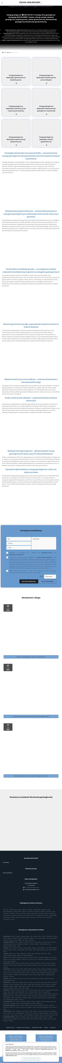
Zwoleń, (24, 971)
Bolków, (17, 917)
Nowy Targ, (44, 965)
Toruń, (17, 942)
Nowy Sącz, (53, 963)
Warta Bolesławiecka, (8, 911)
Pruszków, (33, 972)
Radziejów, (19, 944)
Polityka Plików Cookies (37, 1027)
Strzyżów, (38, 984)
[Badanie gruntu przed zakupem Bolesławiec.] (46, 84)
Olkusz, (10, 965)
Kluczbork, (41, 978)
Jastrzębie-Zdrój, (7, 997)
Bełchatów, (35, 957)
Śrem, (13, 1013)
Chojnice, (23, 990)
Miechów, (17, 963)
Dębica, (33, 984)
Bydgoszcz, (21, 942)
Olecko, (18, 1007)
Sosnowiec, (29, 997)
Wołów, (5, 938)
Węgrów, (34, 969)
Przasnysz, (50, 971)
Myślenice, (27, 963)
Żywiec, (29, 996)
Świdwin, (36, 1017)
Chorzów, (26, 994)
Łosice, (17, 969)
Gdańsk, (35, 990)
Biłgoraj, (30, 948)
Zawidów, (20, 909)
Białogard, (15, 1019)
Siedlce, (21, 969)
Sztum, (39, 990)
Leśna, (24, 915)
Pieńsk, (53, 911)
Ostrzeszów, (36, 1015)
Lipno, (15, 944)
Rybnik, (13, 997)
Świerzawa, (6, 909)
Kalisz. (56, 1015)
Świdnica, (18, 936)
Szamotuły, (27, 1013)
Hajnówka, (28, 986)
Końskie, (34, 1003)
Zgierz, (55, 957)
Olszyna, (29, 913)
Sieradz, (24, 959)
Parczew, (47, 948)
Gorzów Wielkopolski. (28, 955)
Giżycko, (22, 1007)
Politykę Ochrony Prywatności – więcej (47, 1049)
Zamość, (15, 949)
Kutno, (35, 959)
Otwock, (43, 974)
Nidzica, (27, 1005)
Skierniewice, (41, 959)
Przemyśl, (21, 982)
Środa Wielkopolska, (19, 1013)
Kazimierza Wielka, (45, 1001)
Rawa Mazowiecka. (11, 961)
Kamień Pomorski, (35, 1019)
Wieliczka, (38, 963)
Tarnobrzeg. (53, 984)
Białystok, (11, 986)
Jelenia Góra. (32, 940)
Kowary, (28, 915)
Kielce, (14, 1001)
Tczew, (42, 990)
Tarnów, (40, 965)
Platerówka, (49, 911)
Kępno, (16, 1015)
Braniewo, (54, 1007)
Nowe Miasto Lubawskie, (42, 1007)
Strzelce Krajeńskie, (7, 955)
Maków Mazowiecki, (23, 974)
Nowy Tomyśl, (25, 1011)
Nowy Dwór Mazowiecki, (19, 972)
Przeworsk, (54, 982)
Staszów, (18, 1001)
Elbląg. (4, 1009)
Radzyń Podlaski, (41, 948)
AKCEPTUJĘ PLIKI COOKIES (30, 1059)
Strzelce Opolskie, (7, 980)
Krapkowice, (47, 978)
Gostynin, (28, 971)
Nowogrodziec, (34, 913)
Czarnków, (45, 1011)
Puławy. (5, 951)
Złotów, (5, 1013)
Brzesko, (25, 965)
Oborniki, (9, 1013)
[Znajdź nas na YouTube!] (33, 894)
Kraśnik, (27, 949)
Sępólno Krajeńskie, (7, 946)
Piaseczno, (28, 972)
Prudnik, (28, 978)
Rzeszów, (43, 984)
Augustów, (10, 988)
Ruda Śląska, (34, 996)
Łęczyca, (32, 959)
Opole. (13, 980)
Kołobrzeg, (23, 1017)
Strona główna (7, 52)
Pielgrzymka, (6, 913)
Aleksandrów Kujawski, (8, 944)
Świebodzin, (23, 953)
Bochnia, (13, 963)
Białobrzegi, (49, 969)
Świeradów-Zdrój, (13, 909)
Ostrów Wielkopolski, (28, 1015)
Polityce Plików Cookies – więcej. (12, 1055)
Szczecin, (50, 1019)
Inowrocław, (31, 944)
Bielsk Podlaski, (22, 986)
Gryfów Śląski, (6, 917)
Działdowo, (29, 1007)
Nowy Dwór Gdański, (33, 992)
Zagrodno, (25, 909)
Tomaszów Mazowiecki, (16, 957)
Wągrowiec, (53, 1011)
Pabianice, (5, 959)
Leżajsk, (29, 984)
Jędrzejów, (38, 1001)
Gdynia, (31, 990)
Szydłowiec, (19, 971)
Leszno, (32, 1013)
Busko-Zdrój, (53, 1001)
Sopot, (27, 990)
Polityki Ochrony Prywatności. (16, 554)
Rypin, (48, 942)
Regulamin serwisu (10, 1027)
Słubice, (14, 955)
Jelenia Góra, (45, 915)
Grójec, (38, 969)
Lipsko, (4, 971)
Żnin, (50, 944)
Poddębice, (18, 959)
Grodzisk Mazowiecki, (8, 972)
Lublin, (50, 949)
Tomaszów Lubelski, (7, 949)
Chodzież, (40, 1011)
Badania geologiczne (7, 872)
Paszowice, (18, 913)
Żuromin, (31, 974)
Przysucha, (9, 971)
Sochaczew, (43, 969)
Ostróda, (34, 1007)
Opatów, (33, 1001)
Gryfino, (28, 1019)
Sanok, (38, 982)
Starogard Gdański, (49, 990)
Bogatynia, (22, 917)
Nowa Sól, (29, 953)
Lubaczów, (26, 982)
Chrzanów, (5, 965)
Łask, (10, 959)
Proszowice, (32, 963)
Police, (40, 1019)
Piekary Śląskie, (6, 996)
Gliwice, (40, 994)
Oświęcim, (14, 965)
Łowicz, (27, 959)
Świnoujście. (11, 1020)
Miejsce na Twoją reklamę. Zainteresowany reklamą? (16, 1038)
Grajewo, (16, 988)
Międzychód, (19, 1011)
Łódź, (9, 957)
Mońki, (20, 988)
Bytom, (12, 996)
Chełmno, (31, 942)
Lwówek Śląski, (39, 917)
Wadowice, (20, 965)
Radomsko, (25, 957)
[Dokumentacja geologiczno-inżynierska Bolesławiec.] (46, 114)
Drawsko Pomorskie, (8, 1019)
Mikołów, (24, 997)
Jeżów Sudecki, (38, 915)
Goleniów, (5, 1020)
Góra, (23, 940)
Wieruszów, (54, 959)
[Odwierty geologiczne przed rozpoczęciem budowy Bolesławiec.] (16, 114)
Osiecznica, (23, 913)
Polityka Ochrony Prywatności (23, 1027)
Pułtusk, (35, 974)
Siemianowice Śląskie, (43, 996)
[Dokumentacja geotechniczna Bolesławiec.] (16, 145)
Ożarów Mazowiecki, (41, 972)
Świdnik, (42, 949)
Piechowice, (12, 913)
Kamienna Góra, (7, 919)
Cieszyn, (16, 994)
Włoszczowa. (39, 1003)
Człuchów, (18, 990)
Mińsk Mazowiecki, (50, 974)
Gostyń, (51, 1013)
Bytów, (17, 992)
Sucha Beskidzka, (52, 965)
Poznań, (13, 1011)
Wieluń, (5, 961)
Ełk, (25, 1007)
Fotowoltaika (6, 862)
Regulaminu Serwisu (47, 552)
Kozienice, (55, 969)
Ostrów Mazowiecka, (8, 974)
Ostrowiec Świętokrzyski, (26, 1003)
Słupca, (8, 1015)
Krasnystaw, (14, 948)
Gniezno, (46, 1015)
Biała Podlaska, (53, 948)
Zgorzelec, (27, 917)
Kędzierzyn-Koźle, (35, 978)
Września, (55, 1013)
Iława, (50, 1007)
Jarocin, (12, 1015)
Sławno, (20, 1019)
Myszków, (45, 994)
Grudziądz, (44, 942)
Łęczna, (46, 949)
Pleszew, (42, 1015)
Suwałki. (27, 988)
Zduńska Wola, (48, 959)
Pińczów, (29, 1001)
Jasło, (46, 982)
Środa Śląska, (49, 936)
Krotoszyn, (20, 1015)
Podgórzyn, (43, 911)
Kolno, (32, 986)
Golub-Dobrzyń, (37, 942)
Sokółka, (16, 986)
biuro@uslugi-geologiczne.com (31, 887)
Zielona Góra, (44, 953)
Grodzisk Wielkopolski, (44, 1013)
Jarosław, (31, 982)
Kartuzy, (40, 992)
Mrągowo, (32, 1005)
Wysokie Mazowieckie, (50, 986)
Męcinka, (47, 913)
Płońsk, (39, 974)
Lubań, (48, 938)
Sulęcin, (49, 953)
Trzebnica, (55, 936)
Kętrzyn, (46, 1005)
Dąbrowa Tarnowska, (32, 965)
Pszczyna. (21, 999)
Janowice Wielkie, (53, 915)
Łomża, (36, 986)
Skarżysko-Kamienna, (15, 1003)
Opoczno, (30, 957)
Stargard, (45, 1019)
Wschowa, (11, 953)
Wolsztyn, (35, 1011)
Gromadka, (12, 917)
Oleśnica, (36, 936)
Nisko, (22, 984)
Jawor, (44, 917)
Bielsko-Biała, (11, 994)
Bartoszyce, (51, 1005)
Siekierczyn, (37, 911)
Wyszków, (45, 971)
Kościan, (36, 1013)
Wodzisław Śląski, (10, 999)
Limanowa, (47, 963)
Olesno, (52, 978)
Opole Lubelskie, (20, 949)
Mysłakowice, (52, 913)
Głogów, (20, 940)
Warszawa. (11, 976)
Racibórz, (16, 999)
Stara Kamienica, (30, 911)
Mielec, (25, 984)
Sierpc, (36, 971)
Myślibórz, (51, 1017)
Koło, (50, 1015)
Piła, (49, 1011)
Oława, (39, 936)
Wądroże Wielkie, (37, 909)
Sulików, (24, 911)
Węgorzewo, (6, 1007)
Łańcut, (11, 984)
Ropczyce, (48, 984)
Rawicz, (31, 1011)
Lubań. (12, 919)
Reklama (46, 1027)
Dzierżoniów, (14, 938)
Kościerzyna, (13, 990)
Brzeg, (10, 978)
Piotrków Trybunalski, (43, 957)
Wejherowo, (22, 992)
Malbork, (56, 990)
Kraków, (22, 963)
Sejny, (23, 988)
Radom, (14, 971)
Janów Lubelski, (36, 949)
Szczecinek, (41, 1017)
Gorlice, (43, 963)
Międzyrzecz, (20, 955)
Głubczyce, (14, 978)
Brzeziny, (51, 957)
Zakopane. (5, 967)
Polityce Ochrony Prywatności (44, 557)
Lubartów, (54, 949)
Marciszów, (9, 915)
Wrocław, (13, 936)
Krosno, (42, 982)
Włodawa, (34, 948)
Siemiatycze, (41, 986)
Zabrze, (36, 994)
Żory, (4, 999)
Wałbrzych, (20, 938)
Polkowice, (26, 938)
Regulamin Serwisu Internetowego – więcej (12, 1050)
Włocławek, (25, 944)
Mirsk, (4, 915)
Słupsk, (9, 992)
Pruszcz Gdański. (46, 992)
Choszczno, (18, 1017)
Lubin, (26, 940)
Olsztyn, (23, 1005)
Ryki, (10, 948)
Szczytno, (18, 1005)
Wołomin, (55, 971)
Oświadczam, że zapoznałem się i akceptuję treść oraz (32, 553)
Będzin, (54, 997)
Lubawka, (20, 915)
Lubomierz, (15, 915)
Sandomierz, (23, 1001)
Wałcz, (31, 1017)
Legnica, (15, 940)
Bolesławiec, (49, 917)
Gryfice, (24, 1019)
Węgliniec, (30, 909)
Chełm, (25, 948)
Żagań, (18, 953)
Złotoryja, (33, 917)
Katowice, (31, 994)
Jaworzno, (35, 997)
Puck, (26, 992)
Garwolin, (40, 971)
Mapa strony (53, 1027)
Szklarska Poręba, (18, 911)
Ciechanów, (48, 972)
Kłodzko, (9, 938)
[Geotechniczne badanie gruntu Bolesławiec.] (16, 84)
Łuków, (30, 949)
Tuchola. (19, 946)
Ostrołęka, (15, 974)
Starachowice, (6, 1003)
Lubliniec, (25, 996)
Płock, (32, 971)
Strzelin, (44, 936)
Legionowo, (6, 976)
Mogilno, (37, 944)
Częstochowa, (55, 994)
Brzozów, (50, 982)
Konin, (53, 1015)
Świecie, (14, 946)
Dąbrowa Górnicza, (42, 997)
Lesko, (35, 982)
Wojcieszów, (44, 909)
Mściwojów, (41, 913)
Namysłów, (20, 978)
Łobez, (28, 1017)
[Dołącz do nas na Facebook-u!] (29, 894)
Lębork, (13, 992)
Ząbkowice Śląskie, (25, 936)
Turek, (4, 1015)
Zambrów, (5, 988)
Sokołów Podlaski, (28, 969)
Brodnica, (27, 942)
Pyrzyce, (46, 1017)
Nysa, (24, 978)
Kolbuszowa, (6, 984)
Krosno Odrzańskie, (36, 953)
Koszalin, (54, 1019)
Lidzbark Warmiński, (39, 1005)
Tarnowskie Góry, (18, 996)
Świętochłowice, (52, 996)
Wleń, (49, 909)
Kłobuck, (49, 994)
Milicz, (31, 936)
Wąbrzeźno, (53, 942)
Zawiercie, (49, 997)
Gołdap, (11, 1007)
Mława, (53, 972)
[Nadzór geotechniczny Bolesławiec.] (46, 145)
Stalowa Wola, (16, 984)
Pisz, (15, 1007)
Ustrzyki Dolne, (14, 982)
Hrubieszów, (20, 948)
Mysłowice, (21, 994)
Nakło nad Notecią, (43, 944)
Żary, (15, 953)
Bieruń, (20, 997)
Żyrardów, (13, 969)
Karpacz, (33, 915)
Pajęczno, (13, 959)
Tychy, (16, 997)
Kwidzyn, (5, 992)
